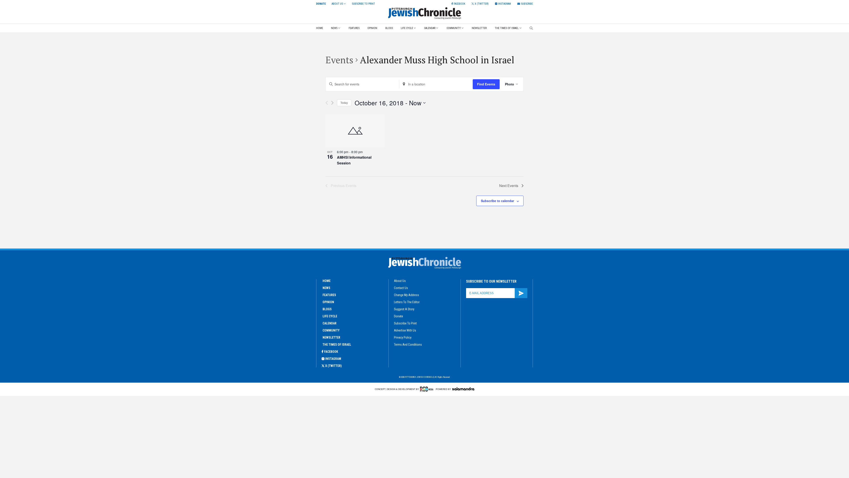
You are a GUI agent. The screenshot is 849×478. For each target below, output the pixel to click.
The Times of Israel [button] (507, 28)
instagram (333, 358)
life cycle (330, 316)
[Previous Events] (326, 103)
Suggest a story (404, 309)
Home (319, 28)
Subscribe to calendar (497, 201)
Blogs (389, 28)
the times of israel (337, 344)
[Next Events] (332, 103)
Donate (321, 3)
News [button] (334, 28)
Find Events (486, 84)
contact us (401, 288)
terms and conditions (408, 344)
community (331, 330)
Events (339, 60)
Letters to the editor (407, 302)
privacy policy (402, 337)
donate (398, 316)
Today (344, 102)
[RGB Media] (427, 389)
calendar (330, 323)
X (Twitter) (333, 366)
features (329, 295)
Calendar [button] (429, 28)
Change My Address (406, 295)
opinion (328, 302)
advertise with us (405, 330)
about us (400, 281)
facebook (331, 351)
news (326, 288)
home (327, 281)
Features (354, 28)
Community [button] (454, 28)
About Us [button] (337, 3)
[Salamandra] (463, 388)
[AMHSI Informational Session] (354, 130)
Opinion (372, 28)
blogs (327, 309)
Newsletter (479, 28)
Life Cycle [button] (407, 28)
